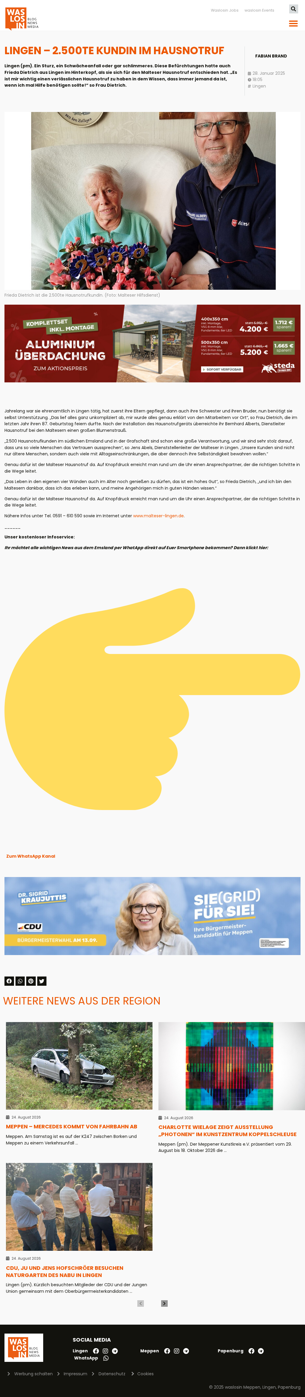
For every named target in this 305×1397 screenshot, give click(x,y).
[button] (293, 8)
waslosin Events (259, 10)
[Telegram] (115, 1351)
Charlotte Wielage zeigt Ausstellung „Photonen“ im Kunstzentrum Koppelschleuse (227, 1130)
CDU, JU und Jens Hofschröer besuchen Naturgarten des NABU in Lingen (64, 1271)
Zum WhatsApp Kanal (30, 856)
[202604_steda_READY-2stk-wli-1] (152, 381)
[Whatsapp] (106, 1358)
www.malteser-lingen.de (158, 516)
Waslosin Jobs (225, 10)
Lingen (259, 86)
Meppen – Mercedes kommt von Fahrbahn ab (71, 1126)
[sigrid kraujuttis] (152, 954)
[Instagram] (105, 1351)
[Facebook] (95, 1351)
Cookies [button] (145, 1374)
